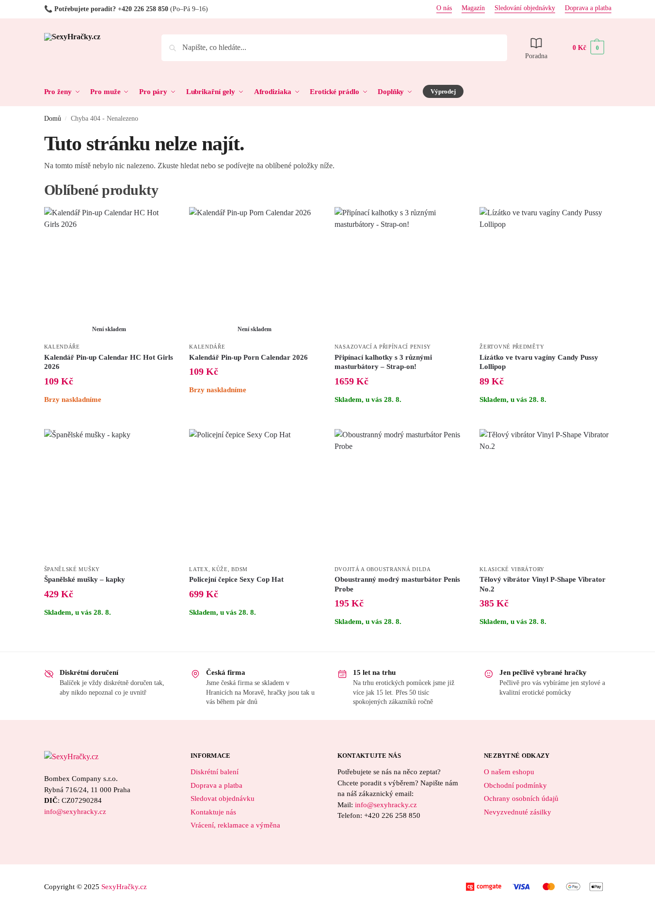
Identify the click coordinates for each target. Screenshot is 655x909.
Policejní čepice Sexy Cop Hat (236, 579)
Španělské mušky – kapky (84, 579)
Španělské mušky (72, 569)
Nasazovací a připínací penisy (383, 347)
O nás (444, 8)
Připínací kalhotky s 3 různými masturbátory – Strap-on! (383, 362)
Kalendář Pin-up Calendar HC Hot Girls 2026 (108, 362)
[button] (588, 47)
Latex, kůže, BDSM (218, 569)
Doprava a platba (588, 8)
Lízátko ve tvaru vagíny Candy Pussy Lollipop (538, 362)
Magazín (473, 8)
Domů (52, 118)
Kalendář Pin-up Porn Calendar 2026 (248, 357)
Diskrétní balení (215, 772)
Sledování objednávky (525, 8)
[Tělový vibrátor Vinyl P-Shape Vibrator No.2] (544, 494)
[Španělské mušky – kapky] (109, 494)
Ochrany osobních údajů (521, 798)
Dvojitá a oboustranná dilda (383, 569)
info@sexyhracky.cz (75, 811)
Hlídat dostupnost (109, 419)
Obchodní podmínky (515, 785)
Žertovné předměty (511, 347)
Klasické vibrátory (511, 569)
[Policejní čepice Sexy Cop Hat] (254, 494)
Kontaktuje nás (213, 812)
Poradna (536, 56)
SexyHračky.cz (124, 887)
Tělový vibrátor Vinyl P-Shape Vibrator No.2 (542, 584)
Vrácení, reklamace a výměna (235, 825)
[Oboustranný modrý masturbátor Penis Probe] (400, 494)
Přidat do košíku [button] (400, 419)
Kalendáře (62, 347)
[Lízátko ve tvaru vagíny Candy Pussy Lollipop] (544, 272)
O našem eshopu (509, 772)
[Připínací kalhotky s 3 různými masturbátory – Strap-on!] (400, 272)
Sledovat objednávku (223, 798)
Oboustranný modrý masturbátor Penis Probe (397, 584)
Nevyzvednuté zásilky (517, 812)
